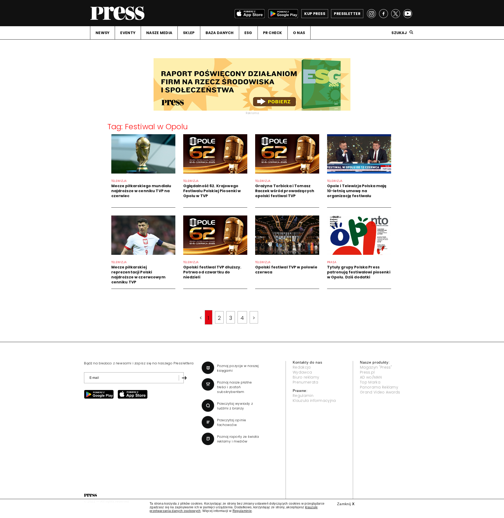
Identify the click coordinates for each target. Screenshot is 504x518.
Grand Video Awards (380, 392)
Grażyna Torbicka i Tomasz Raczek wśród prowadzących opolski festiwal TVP (284, 190)
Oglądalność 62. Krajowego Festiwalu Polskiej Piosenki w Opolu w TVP (212, 190)
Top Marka (370, 382)
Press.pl (367, 372)
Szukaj (399, 32)
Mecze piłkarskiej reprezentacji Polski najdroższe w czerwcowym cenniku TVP (138, 275)
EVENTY (127, 32)
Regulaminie (242, 511)
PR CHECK (272, 32)
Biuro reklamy (306, 377)
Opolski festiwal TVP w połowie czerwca (286, 270)
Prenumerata (305, 382)
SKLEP (189, 32)
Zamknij (345, 504)
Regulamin (303, 395)
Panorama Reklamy (379, 387)
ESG (248, 32)
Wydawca (302, 372)
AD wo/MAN (371, 377)
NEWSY (102, 32)
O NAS (299, 32)
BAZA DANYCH (220, 32)
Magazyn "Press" (376, 367)
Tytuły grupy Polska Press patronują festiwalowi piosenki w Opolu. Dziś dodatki (358, 272)
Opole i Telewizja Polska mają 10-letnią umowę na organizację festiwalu (357, 190)
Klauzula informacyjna (314, 400)
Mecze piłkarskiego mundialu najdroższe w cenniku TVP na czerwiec (141, 190)
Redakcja (302, 367)
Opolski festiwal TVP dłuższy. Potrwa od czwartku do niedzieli (212, 272)
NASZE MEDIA (159, 32)
